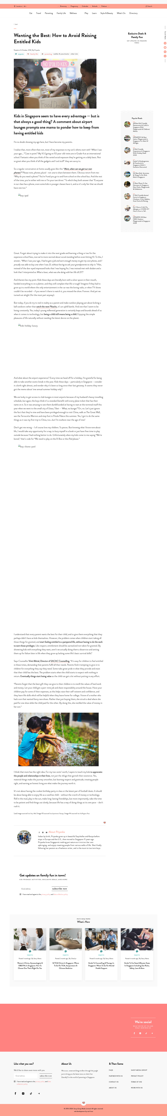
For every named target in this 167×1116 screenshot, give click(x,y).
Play (86, 13)
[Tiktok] (165, 51)
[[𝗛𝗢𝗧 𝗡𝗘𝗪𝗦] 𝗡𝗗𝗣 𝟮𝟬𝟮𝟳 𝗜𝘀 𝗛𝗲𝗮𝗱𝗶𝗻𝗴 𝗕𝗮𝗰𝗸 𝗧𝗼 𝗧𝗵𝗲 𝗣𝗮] (12, 1016)
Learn (94, 13)
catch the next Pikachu (46, 306)
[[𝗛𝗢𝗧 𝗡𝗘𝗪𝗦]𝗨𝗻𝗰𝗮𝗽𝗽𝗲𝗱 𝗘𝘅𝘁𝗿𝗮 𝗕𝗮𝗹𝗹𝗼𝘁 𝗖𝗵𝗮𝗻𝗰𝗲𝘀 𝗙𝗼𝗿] (107, 1016)
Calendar (85, 6)
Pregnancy (74, 6)
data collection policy (61, 894)
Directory (63, 6)
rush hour (90, 1111)
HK (25, 4)
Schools (95, 6)
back (16, 24)
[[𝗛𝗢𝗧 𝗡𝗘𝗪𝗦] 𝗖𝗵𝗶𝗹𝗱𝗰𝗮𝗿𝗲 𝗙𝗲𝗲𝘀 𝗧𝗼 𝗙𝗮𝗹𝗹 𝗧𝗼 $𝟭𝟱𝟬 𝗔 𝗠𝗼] (107, 1040)
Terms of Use (136, 1082)
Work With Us (137, 1088)
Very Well (33, 813)
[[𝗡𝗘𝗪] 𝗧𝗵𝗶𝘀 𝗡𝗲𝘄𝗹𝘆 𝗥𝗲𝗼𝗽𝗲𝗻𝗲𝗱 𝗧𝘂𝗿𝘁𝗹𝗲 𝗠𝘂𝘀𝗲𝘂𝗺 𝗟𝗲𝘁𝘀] (12, 1040)
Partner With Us (116, 1076)
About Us (113, 1088)
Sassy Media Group (139, 1070)
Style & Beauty (106, 13)
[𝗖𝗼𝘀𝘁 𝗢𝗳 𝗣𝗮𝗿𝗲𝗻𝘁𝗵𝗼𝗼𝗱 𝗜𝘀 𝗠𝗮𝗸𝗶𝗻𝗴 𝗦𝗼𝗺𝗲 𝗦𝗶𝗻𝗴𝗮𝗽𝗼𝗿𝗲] (72, 1028)
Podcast (104, 6)
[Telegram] (165, 56)
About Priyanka (57, 832)
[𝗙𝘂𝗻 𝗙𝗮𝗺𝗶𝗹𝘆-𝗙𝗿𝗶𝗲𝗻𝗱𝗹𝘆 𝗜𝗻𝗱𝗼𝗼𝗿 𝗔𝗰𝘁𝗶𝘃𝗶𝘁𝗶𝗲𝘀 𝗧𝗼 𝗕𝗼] (36, 1040)
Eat (30, 13)
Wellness (73, 13)
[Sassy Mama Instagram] (165, 47)
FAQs (111, 1070)
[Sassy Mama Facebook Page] (165, 43)
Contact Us (114, 1082)
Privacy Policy (137, 1076)
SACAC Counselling (60, 661)
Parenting (49, 13)
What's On (121, 13)
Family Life (61, 13)
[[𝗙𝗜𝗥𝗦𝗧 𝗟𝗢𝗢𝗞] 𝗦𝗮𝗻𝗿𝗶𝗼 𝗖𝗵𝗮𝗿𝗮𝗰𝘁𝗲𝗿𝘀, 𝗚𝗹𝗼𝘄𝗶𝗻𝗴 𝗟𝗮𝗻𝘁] (36, 1016)
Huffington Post (84, 813)
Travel (38, 13)
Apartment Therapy (58, 813)
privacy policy (45, 894)
